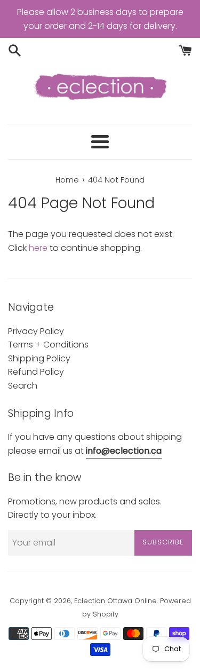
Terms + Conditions (48, 344)
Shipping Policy (39, 358)
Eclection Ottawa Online (115, 600)
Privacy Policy (36, 331)
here (38, 248)
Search (22, 386)
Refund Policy (36, 372)
